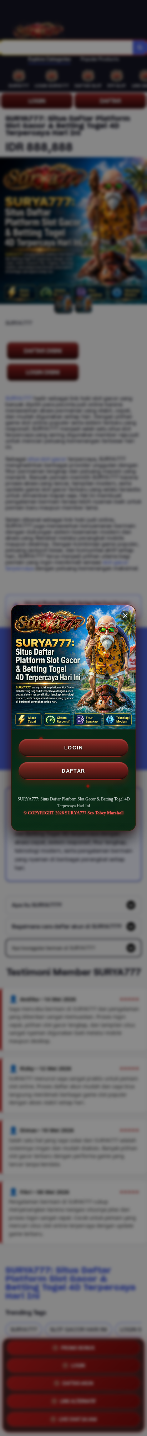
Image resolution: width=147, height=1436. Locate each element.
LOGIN (73, 747)
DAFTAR (73, 771)
